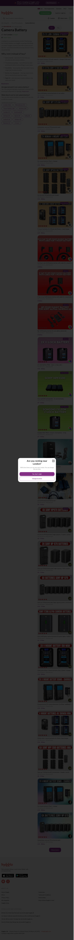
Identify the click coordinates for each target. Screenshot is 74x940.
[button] (53, 461)
